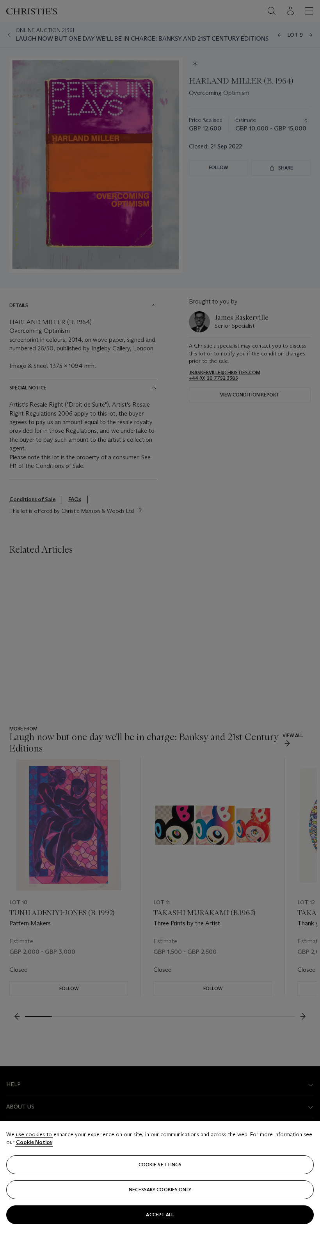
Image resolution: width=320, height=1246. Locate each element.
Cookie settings (160, 1164)
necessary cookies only (160, 1189)
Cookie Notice (34, 1142)
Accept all (160, 1214)
